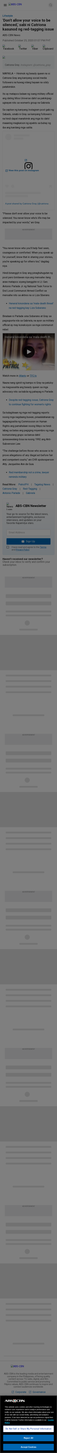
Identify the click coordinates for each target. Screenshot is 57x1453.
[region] (28, 1424)
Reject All (28, 1438)
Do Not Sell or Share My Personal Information (28, 1429)
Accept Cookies (28, 1447)
